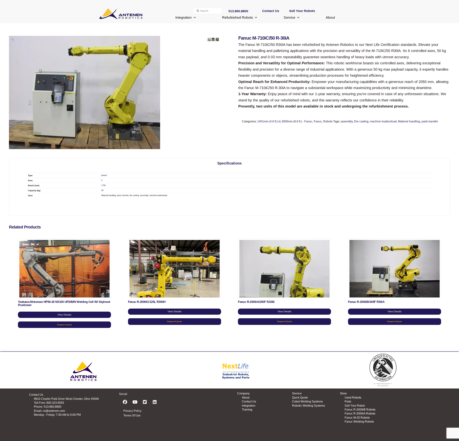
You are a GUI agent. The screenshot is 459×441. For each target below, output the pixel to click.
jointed (104, 175)
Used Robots (353, 397)
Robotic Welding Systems (308, 405)
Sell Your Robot (355, 405)
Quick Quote (300, 397)
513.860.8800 (52, 406)
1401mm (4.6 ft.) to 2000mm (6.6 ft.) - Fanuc (284, 121)
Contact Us (249, 401)
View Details (64, 314)
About (245, 397)
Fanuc (318, 121)
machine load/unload (383, 121)
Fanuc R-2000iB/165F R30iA (366, 302)
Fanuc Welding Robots (359, 421)
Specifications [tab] (229, 163)
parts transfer (430, 121)
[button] (12, 39)
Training (247, 409)
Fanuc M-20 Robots (357, 417)
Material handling (409, 121)
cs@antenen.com (54, 410)
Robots (327, 121)
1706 (103, 185)
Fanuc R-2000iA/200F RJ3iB (256, 302)
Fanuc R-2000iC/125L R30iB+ (147, 302)
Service (297, 393)
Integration (248, 405)
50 (102, 190)
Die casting (361, 121)
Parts (348, 401)
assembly (347, 121)
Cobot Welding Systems (307, 401)
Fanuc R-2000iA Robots (360, 413)
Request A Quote (64, 325)
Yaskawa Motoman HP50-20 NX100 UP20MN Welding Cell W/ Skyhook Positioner (64, 303)
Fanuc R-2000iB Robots (360, 409)
